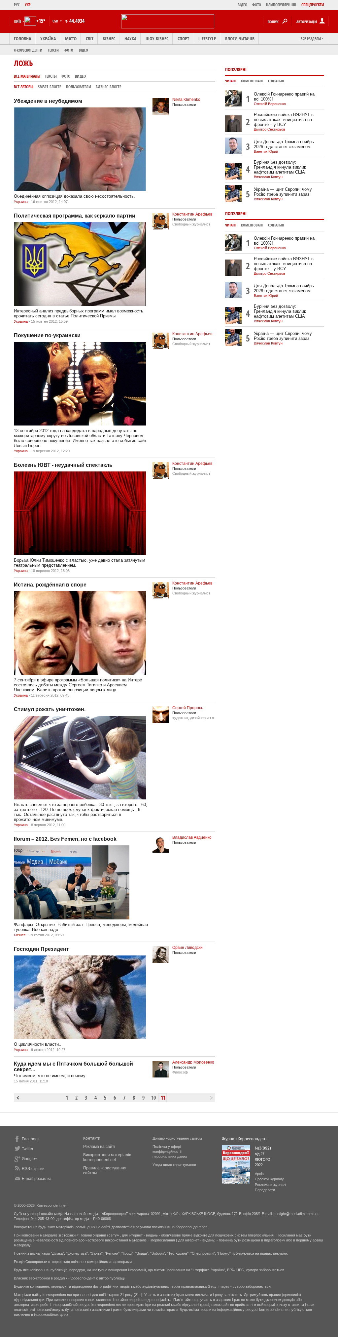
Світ (89, 38)
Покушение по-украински (47, 335)
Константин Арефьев (192, 214)
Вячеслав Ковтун (268, 177)
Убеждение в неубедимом (48, 101)
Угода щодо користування (174, 1165)
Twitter (27, 1149)
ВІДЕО (242, 5)
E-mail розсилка (36, 1178)
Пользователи (78, 87)
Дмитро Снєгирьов (269, 129)
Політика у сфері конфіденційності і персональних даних (169, 1151)
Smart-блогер (49, 87)
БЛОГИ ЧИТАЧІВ (239, 38)
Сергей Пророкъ (187, 708)
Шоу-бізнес (157, 38)
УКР (28, 5)
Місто (71, 38)
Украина (21, 202)
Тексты (51, 76)
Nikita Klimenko (186, 99)
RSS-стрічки (33, 1168)
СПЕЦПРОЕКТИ (312, 5)
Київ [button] (17, 21)
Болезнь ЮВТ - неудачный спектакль (63, 465)
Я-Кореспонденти (28, 50)
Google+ (29, 1158)
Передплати (265, 1190)
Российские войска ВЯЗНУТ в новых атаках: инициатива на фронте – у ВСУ (284, 119)
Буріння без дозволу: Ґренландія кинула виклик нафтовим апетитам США (280, 167)
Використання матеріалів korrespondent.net (107, 1157)
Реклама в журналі (270, 1185)
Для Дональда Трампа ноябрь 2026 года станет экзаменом (284, 144)
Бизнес (20, 935)
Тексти (53, 50)
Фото (68, 50)
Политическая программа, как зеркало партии (74, 216)
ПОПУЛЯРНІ (236, 69)
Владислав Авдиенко (192, 837)
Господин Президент (41, 949)
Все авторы (23, 87)
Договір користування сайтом (177, 1138)
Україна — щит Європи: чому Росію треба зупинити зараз (283, 192)
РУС (17, 5)
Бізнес (109, 38)
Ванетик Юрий (266, 151)
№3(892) (263, 1148)
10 (153, 1097)
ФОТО (256, 5)
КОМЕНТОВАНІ (252, 81)
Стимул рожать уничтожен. (49, 709)
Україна (48, 38)
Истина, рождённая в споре (50, 584)
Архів (259, 1174)
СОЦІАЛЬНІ (276, 81)
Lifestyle (207, 38)
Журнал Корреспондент (244, 1139)
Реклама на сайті (99, 1146)
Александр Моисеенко (193, 1062)
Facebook (31, 1139)
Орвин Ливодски (187, 947)
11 (163, 1097)
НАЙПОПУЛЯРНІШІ (281, 5)
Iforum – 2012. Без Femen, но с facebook (65, 839)
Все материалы (27, 76)
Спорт (183, 38)
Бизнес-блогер (108, 87)
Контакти (91, 1138)
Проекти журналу (269, 1179)
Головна (22, 38)
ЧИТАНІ (230, 81)
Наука (130, 38)
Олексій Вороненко (270, 104)
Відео (83, 50)
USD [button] (55, 21)
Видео (80, 76)
